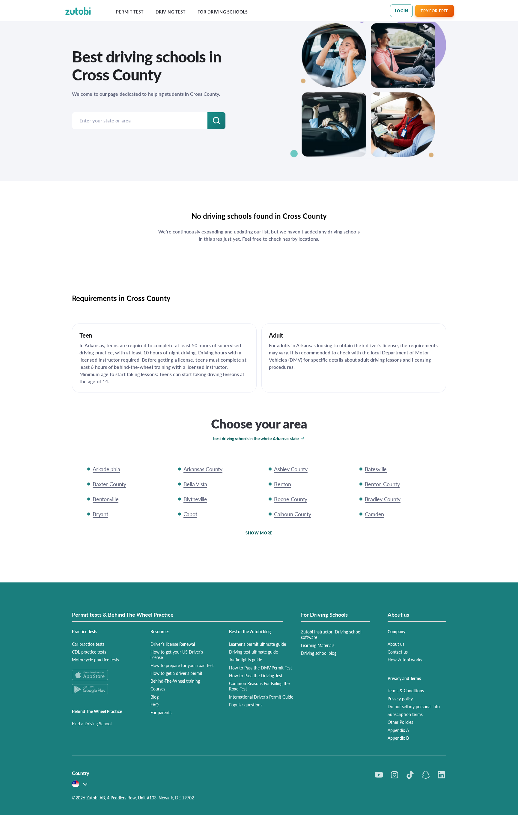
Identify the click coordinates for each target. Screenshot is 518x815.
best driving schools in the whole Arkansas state (256, 438)
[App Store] (104, 675)
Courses (157, 688)
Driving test (171, 11)
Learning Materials (317, 645)
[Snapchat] (425, 775)
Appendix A (398, 730)
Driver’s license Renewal (172, 644)
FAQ (154, 704)
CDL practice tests (89, 651)
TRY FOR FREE (434, 11)
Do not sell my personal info (414, 706)
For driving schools (223, 11)
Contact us (398, 651)
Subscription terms (405, 714)
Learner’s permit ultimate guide (257, 644)
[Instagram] (394, 775)
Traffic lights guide (245, 659)
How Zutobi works (405, 659)
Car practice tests (88, 644)
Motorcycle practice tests (95, 659)
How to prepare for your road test (182, 665)
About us (396, 644)
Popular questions (245, 704)
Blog (154, 696)
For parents (160, 712)
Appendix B (398, 738)
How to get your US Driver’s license (176, 654)
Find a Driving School (92, 723)
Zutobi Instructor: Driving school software (331, 634)
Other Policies (400, 722)
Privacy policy (400, 698)
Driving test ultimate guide (253, 651)
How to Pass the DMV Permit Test (260, 667)
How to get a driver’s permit (176, 673)
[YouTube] (379, 775)
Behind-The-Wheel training (175, 681)
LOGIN (401, 11)
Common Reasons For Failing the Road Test (259, 686)
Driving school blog (318, 653)
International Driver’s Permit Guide (261, 696)
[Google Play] (104, 689)
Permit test (130, 11)
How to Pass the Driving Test (255, 675)
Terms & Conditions (406, 690)
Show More (259, 533)
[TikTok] (410, 775)
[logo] (78, 11)
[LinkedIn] (441, 775)
